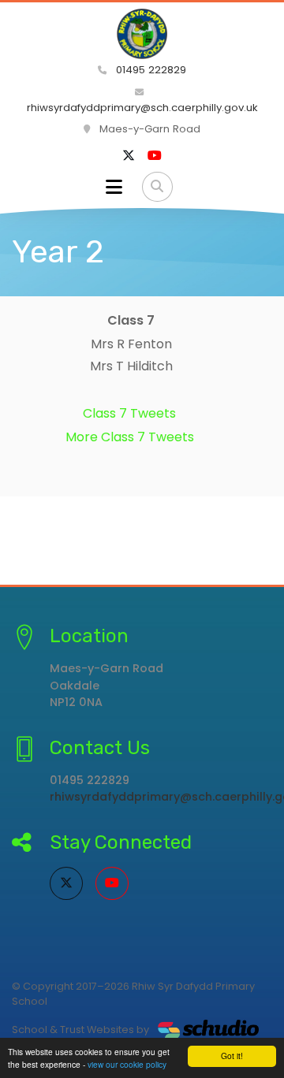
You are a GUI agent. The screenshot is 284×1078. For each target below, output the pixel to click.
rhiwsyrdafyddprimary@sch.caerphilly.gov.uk (142, 107)
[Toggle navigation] (114, 187)
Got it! (232, 1055)
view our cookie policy (127, 1064)
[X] (128, 156)
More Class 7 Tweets (129, 437)
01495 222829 (149, 69)
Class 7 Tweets (129, 413)
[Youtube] (154, 156)
